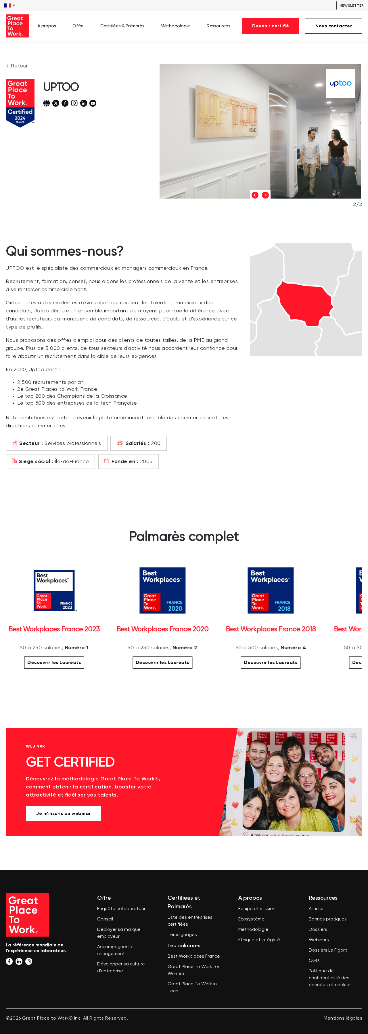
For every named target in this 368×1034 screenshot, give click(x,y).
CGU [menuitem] (314, 960)
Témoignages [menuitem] (182, 935)
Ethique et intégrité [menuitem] (259, 940)
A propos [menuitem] (46, 26)
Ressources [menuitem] (218, 26)
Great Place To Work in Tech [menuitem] (192, 987)
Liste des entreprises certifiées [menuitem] (190, 921)
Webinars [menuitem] (319, 940)
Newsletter (352, 5)
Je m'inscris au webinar (63, 813)
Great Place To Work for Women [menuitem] (193, 970)
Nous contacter (333, 26)
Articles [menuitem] (317, 909)
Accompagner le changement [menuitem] (114, 950)
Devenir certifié (270, 26)
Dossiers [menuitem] (318, 929)
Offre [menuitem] (78, 26)
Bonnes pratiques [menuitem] (328, 919)
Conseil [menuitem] (105, 919)
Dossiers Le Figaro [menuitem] (328, 950)
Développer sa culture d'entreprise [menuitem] (121, 967)
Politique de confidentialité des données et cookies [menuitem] (330, 978)
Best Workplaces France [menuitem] (194, 956)
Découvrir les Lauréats (54, 662)
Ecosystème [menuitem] (251, 919)
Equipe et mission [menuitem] (256, 909)
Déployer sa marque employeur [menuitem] (119, 933)
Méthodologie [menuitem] (175, 26)
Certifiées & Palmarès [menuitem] (122, 26)
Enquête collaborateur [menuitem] (121, 909)
